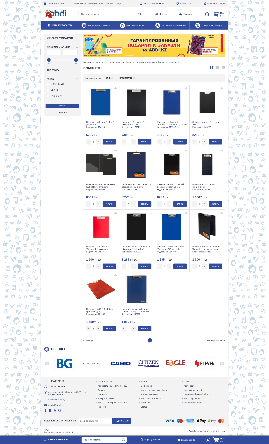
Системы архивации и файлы (150, 62)
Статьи (144, 406)
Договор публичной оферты (197, 394)
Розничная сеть (56, 3)
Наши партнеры (192, 398)
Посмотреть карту (56, 399)
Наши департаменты (151, 398)
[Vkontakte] (50, 410)
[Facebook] (45, 410)
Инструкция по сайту (194, 390)
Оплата (109, 3)
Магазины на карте (150, 394)
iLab (223, 431)
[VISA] (169, 421)
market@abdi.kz (55, 405)
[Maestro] (179, 421)
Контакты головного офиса (154, 390)
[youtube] (55, 410)
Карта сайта (190, 385)
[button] (47, 363)
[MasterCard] (221, 421)
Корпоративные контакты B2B (85, 3)
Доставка (102, 394)
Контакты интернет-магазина (112, 402)
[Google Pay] (212, 421)
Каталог (100, 62)
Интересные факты (193, 402)
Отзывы (188, 381)
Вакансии (145, 402)
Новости (102, 406)
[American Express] (190, 421)
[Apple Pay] (201, 421)
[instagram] (59, 410)
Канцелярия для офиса (119, 62)
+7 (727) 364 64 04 (152, 3)
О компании (147, 385)
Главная (87, 62)
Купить (109, 142)
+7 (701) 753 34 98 (56, 386)
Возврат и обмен (106, 398)
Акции (144, 381)
